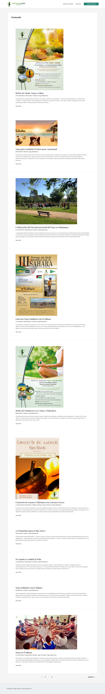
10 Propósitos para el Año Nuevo (30, 530)
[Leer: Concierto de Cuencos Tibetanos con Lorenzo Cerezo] (37, 468)
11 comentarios (20, 655)
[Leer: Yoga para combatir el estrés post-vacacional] (36, 133)
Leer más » (19, 106)
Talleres (34, 505)
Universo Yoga (41, 505)
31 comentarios (20, 95)
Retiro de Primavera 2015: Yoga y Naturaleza (36, 410)
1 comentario (19, 321)
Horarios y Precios (68, 4)
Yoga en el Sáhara (24, 652)
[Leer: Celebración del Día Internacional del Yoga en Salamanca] (46, 201)
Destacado (29, 95)
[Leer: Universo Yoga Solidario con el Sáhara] (36, 285)
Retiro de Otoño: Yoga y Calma (30, 93)
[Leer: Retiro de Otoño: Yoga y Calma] (39, 59)
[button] (91, 4)
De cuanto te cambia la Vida (28, 559)
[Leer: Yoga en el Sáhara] (46, 632)
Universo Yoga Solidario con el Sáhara (33, 319)
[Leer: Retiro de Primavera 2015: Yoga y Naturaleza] (39, 377)
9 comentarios (20, 230)
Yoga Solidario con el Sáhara (29, 587)
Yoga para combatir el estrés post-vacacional (36, 149)
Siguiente (91, 677)
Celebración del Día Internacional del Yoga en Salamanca (42, 227)
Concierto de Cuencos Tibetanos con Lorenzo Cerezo (40, 502)
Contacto (78, 4)
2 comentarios (20, 505)
